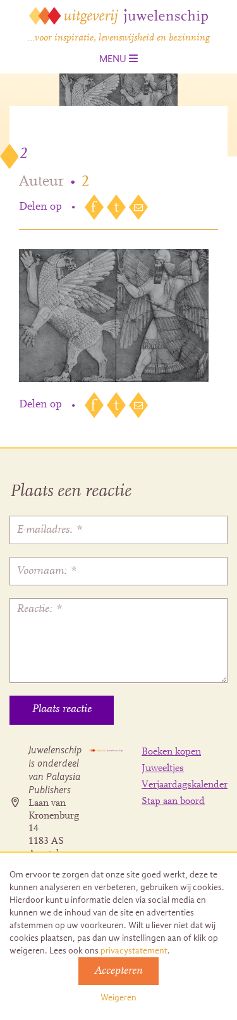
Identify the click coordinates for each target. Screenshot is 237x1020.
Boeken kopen (171, 752)
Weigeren (118, 997)
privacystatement (133, 950)
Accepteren (118, 971)
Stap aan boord (173, 801)
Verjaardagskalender (185, 785)
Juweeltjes (163, 768)
